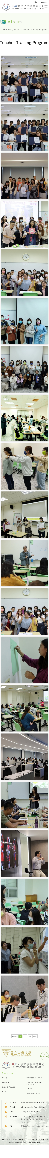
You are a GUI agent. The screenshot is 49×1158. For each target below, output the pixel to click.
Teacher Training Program (35, 1083)
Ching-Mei (36, 1142)
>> (30, 1036)
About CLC (7, 1082)
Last (35, 1036)
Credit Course (8, 1087)
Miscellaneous (33, 1093)
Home (9, 29)
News (4, 1078)
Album (29, 1089)
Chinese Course (34, 1078)
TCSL (4, 1091)
